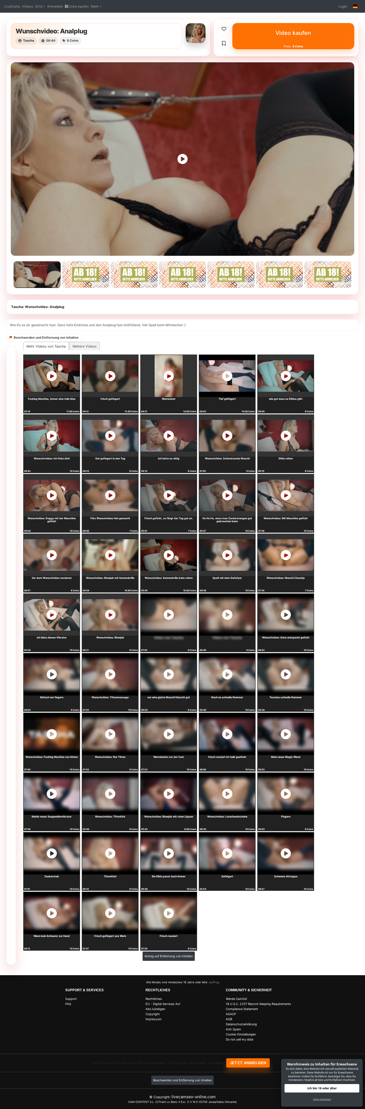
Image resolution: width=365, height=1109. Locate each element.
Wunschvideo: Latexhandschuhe (227, 816)
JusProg (213, 982)
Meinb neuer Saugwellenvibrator (52, 816)
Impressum (154, 1019)
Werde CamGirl (236, 999)
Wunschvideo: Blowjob (110, 637)
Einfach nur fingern (51, 697)
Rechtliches (154, 999)
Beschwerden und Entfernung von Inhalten (182, 1080)
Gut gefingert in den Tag (110, 458)
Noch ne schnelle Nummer (227, 697)
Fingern (285, 816)
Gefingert (227, 876)
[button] (355, 6)
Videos (27, 6)
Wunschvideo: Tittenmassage (110, 697)
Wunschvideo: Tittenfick (110, 816)
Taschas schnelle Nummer (286, 697)
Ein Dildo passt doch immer (168, 876)
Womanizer (169, 398)
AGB (229, 1019)
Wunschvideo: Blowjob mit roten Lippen (168, 816)
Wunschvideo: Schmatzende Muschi (227, 458)
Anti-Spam (233, 1029)
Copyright (153, 1014)
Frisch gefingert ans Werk (110, 936)
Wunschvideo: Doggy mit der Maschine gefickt (51, 520)
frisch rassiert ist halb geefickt (227, 757)
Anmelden (55, 6)
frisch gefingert (110, 398)
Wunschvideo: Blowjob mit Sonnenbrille (110, 577)
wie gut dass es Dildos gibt (285, 398)
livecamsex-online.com (194, 1096)
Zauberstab (51, 876)
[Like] (224, 29)
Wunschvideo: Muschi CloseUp (286, 577)
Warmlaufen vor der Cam (168, 757)
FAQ (68, 1004)
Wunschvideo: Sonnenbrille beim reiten (169, 577)
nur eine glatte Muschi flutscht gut (168, 697)
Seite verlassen (322, 1099)
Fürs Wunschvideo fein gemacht (110, 518)
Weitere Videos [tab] (84, 346)
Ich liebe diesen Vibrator (52, 637)
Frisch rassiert (169, 936)
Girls (38, 6)
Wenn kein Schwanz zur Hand (52, 936)
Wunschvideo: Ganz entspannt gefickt (285, 637)
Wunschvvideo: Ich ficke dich (52, 458)
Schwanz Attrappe (285, 876)
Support (71, 999)
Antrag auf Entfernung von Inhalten (168, 956)
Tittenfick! (110, 876)
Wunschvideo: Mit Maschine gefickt (286, 518)
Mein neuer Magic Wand (285, 757)
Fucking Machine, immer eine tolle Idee (51, 398)
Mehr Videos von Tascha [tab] (46, 346)
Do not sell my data (239, 1039)
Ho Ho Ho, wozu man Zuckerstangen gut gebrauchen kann (227, 520)
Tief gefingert (227, 398)
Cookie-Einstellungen (241, 1034)
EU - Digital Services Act (163, 1004)
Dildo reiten (286, 458)
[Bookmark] (224, 43)
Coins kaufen (78, 6)
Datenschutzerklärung (241, 1024)
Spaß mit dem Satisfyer (227, 577)
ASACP (231, 1014)
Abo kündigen (155, 1009)
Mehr (95, 6)
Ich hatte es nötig (168, 458)
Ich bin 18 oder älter (322, 1088)
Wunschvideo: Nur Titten (110, 757)
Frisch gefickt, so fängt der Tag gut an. (168, 518)
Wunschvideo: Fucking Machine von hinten (52, 757)
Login (342, 6)
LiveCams (12, 6)
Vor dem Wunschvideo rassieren (52, 577)
